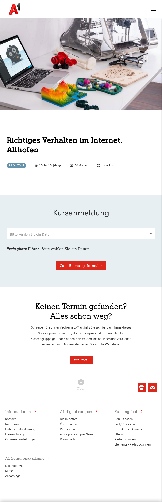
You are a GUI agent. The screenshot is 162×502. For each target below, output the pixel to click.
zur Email (81, 360)
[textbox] (81, 233)
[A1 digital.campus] (14, 9)
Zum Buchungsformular (81, 265)
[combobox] (81, 233)
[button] (153, 9)
